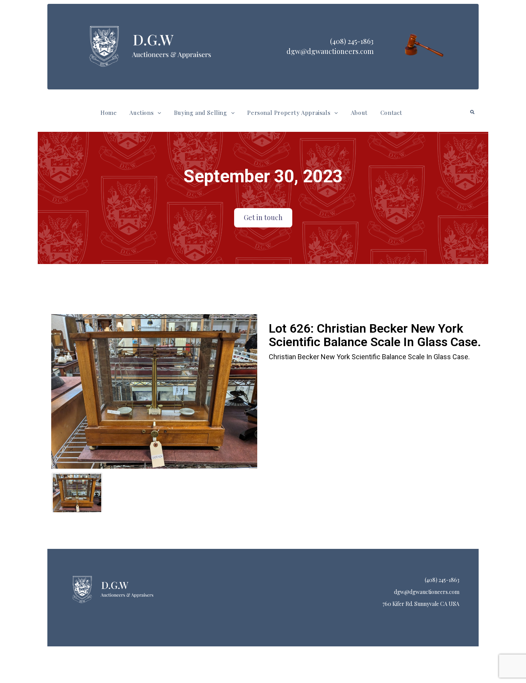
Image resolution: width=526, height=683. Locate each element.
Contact (391, 112)
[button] (145, 113)
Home (109, 112)
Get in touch (263, 217)
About (359, 112)
